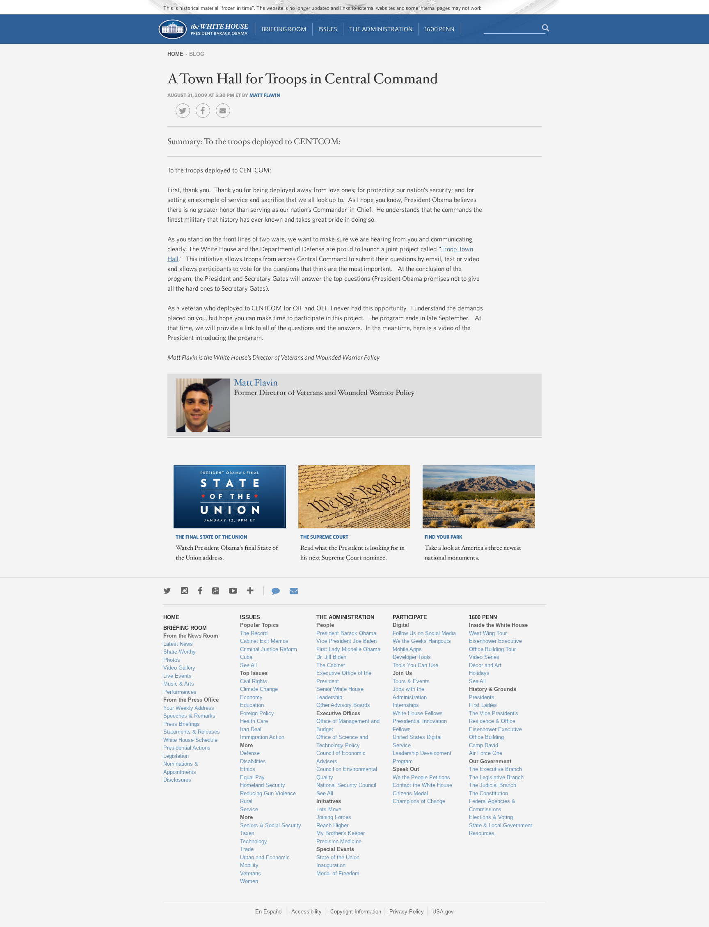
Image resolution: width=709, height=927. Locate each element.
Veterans (250, 873)
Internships (406, 705)
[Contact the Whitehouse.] (271, 590)
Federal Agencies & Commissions (492, 805)
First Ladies (483, 705)
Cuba (246, 657)
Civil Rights (253, 681)
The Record (254, 633)
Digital (401, 625)
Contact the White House (422, 785)
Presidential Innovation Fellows (420, 725)
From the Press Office (191, 700)
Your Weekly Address (188, 708)
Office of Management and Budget (348, 725)
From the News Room (190, 636)
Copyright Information (355, 912)
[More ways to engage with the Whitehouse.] (250, 590)
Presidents (481, 697)
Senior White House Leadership (340, 693)
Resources (481, 833)
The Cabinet (330, 665)
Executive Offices (338, 713)
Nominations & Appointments (180, 768)
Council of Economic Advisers (341, 757)
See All (248, 665)
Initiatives (328, 801)
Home (175, 54)
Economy (251, 697)
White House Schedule (190, 740)
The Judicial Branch (492, 785)
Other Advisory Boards (343, 705)
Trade (247, 849)
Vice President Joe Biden (346, 641)
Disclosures (177, 780)
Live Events (177, 676)
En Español (269, 912)
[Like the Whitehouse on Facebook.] (200, 590)
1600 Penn (440, 28)
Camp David (483, 745)
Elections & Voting (491, 817)
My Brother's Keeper (340, 833)
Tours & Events (411, 681)
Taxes (247, 833)
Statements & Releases (191, 732)
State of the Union (337, 857)
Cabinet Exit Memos (264, 641)
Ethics (247, 769)
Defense (250, 753)
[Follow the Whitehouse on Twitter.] (167, 590)
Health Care (254, 721)
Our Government (490, 761)
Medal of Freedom (337, 873)
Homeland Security (262, 785)
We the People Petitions (421, 777)
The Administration (381, 28)
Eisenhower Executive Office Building (495, 733)
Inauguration (330, 865)
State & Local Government (500, 825)
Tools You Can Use (415, 665)
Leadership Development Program (422, 757)
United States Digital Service (417, 741)
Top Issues (254, 673)
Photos (171, 660)
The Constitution (488, 793)
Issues (327, 28)
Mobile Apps (407, 649)
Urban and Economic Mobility (265, 861)
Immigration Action (262, 737)
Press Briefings (181, 724)
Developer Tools (412, 657)
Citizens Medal (410, 793)
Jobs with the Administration (410, 693)
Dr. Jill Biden (331, 657)
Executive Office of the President (343, 677)
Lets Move (328, 809)
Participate (410, 617)
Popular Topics (259, 625)
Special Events (335, 849)
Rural (246, 801)
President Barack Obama (346, 633)
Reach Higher (332, 825)
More (246, 745)
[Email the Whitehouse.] (294, 590)
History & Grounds (492, 689)
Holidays (479, 673)
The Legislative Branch (496, 777)
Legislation (176, 756)
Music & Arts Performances (180, 688)
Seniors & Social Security (270, 825)
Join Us (402, 673)
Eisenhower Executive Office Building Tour (495, 645)
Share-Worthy (179, 652)
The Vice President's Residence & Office (493, 717)
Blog (196, 54)
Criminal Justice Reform (268, 649)
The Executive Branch (495, 769)
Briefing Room (284, 28)
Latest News (178, 644)
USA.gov (443, 912)
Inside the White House (498, 625)
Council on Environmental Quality (346, 773)
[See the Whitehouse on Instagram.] (184, 590)
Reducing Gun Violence (268, 793)
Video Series (484, 657)
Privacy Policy (406, 912)
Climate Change (259, 689)
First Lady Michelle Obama (348, 649)
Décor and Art (485, 665)
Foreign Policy (257, 713)
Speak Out (406, 769)
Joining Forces (333, 817)
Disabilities (253, 761)
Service (249, 809)
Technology (253, 841)
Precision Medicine (338, 841)
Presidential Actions (186, 748)
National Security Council (346, 785)
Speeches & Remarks (189, 716)
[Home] (203, 38)
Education (252, 705)
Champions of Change (419, 801)
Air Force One (485, 753)
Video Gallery (179, 668)
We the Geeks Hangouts (422, 641)
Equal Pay (252, 777)
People (325, 625)
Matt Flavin (264, 95)
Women (249, 881)
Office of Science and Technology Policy (342, 741)
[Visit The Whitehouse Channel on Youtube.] (233, 590)
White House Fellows (418, 713)
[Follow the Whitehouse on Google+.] (215, 590)
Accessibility (306, 912)
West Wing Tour (488, 633)
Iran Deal (250, 729)
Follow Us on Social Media (424, 633)
